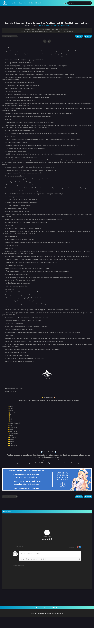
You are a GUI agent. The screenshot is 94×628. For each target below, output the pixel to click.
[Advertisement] (47, 15)
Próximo (87, 36)
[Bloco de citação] (36, 559)
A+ (45, 41)
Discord (41, 460)
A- (49, 41)
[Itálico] (23, 559)
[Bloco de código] (39, 559)
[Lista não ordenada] (34, 559)
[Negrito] (21, 559)
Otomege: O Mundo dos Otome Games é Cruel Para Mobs (53, 25)
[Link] (41, 559)
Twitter (56, 607)
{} (44, 559)
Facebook (47, 607)
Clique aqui (50, 463)
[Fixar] (28, 559)
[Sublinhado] (26, 559)
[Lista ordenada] (31, 559)
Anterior (79, 36)
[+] (47, 559)
